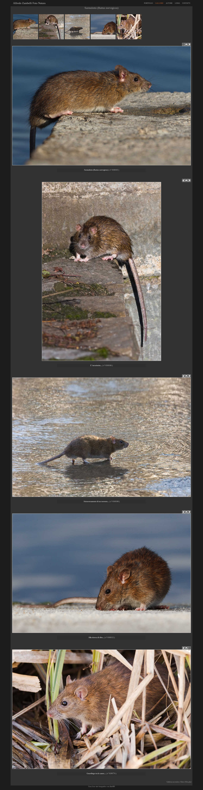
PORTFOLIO (148, 3)
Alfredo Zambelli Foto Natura (28, 3)
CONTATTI (186, 3)
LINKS (177, 3)
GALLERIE (159, 3)
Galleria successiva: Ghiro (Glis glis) (179, 782)
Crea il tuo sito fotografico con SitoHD (101, 786)
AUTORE (169, 3)
